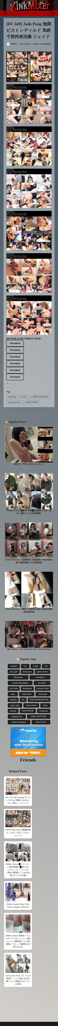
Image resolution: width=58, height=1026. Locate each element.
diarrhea (12, 397)
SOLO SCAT (41, 722)
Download (15, 343)
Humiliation (27, 688)
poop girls (14, 672)
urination (13, 700)
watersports (39, 677)
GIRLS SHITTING (39, 397)
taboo (45, 705)
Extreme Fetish (43, 688)
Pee (46, 666)
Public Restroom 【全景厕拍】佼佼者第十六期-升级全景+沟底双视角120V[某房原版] (29, 561)
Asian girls (43, 694)
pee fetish (42, 683)
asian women (31, 705)
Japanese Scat (14, 402)
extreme (13, 711)
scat (25, 666)
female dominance (19, 722)
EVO (23, 397)
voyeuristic (43, 711)
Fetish (35, 666)
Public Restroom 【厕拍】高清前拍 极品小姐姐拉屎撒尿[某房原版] (28, 610)
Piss (23, 700)
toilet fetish (26, 694)
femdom (13, 666)
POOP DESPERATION (39, 700)
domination (27, 672)
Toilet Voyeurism (42, 44)
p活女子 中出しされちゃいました (29, 464)
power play (15, 705)
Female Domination (20, 683)
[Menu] (52, 13)
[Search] (5, 13)
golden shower (42, 672)
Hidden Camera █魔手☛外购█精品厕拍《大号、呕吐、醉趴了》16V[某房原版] (29, 511)
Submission (18, 677)
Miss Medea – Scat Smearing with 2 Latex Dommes (29, 649)
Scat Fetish (13, 688)
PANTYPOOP (31, 402)
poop (13, 694)
